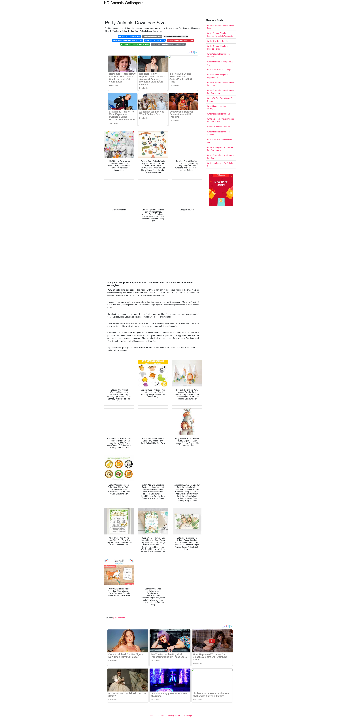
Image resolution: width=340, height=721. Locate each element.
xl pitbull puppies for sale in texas (135, 44)
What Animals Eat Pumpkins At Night (220, 63)
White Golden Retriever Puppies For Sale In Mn (220, 120)
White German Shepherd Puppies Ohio (217, 76)
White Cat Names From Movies (220, 126)
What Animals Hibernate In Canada (218, 133)
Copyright (188, 715)
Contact (160, 715)
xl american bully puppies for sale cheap (168, 44)
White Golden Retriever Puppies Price (220, 26)
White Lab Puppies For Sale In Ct (220, 164)
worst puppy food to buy (155, 40)
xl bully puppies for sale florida (180, 40)
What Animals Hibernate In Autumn (218, 55)
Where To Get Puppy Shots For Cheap (220, 99)
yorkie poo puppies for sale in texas (127, 40)
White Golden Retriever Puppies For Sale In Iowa (220, 91)
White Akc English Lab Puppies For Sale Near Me (220, 148)
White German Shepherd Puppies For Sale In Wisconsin (220, 34)
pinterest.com (119, 617)
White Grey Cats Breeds (217, 41)
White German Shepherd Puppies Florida (217, 47)
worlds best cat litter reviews (176, 36)
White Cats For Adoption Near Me (219, 141)
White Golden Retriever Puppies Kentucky (220, 83)
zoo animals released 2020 (129, 36)
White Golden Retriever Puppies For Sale (220, 156)
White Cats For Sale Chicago (219, 69)
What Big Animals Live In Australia (217, 107)
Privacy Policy (174, 715)
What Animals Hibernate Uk (218, 113)
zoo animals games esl (152, 36)
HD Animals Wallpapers (123, 2)
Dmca (150, 715)
